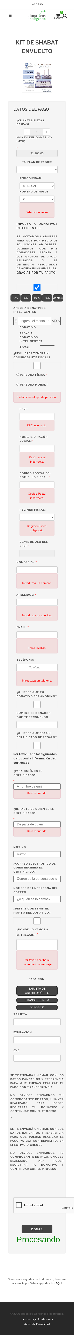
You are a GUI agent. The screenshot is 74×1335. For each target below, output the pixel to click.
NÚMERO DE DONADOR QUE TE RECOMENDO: (33, 715)
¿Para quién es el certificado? (28, 773)
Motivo (19, 847)
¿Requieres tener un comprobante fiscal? (31, 355)
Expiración (22, 1032)
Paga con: (37, 979)
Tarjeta (20, 1014)
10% (36, 297)
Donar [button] (37, 1229)
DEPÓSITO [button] (37, 1007)
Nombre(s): (25, 562)
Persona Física (33, 374)
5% (26, 297)
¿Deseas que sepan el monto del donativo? (32, 910)
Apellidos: (25, 594)
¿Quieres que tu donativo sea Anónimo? (36, 694)
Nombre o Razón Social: (34, 439)
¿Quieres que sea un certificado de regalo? (36, 735)
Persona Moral (34, 384)
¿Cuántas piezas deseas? (30, 122)
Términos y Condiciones (37, 1319)
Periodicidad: (31, 178)
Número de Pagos (34, 191)
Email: (21, 627)
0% (16, 297)
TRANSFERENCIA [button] (37, 1000)
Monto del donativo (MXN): (34, 139)
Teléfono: (26, 659)
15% (47, 297)
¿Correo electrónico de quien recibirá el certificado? (34, 867)
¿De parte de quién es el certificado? (33, 811)
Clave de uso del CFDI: (34, 543)
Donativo (27, 327)
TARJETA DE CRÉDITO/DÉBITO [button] (37, 991)
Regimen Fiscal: (34, 509)
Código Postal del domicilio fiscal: (35, 475)
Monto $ (58, 297)
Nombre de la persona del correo (35, 890)
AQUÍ (59, 1283)
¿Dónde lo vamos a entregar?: (32, 932)
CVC (16, 1050)
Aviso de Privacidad (37, 1324)
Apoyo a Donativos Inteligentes (29, 310)
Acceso (37, 4)
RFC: (24, 408)
